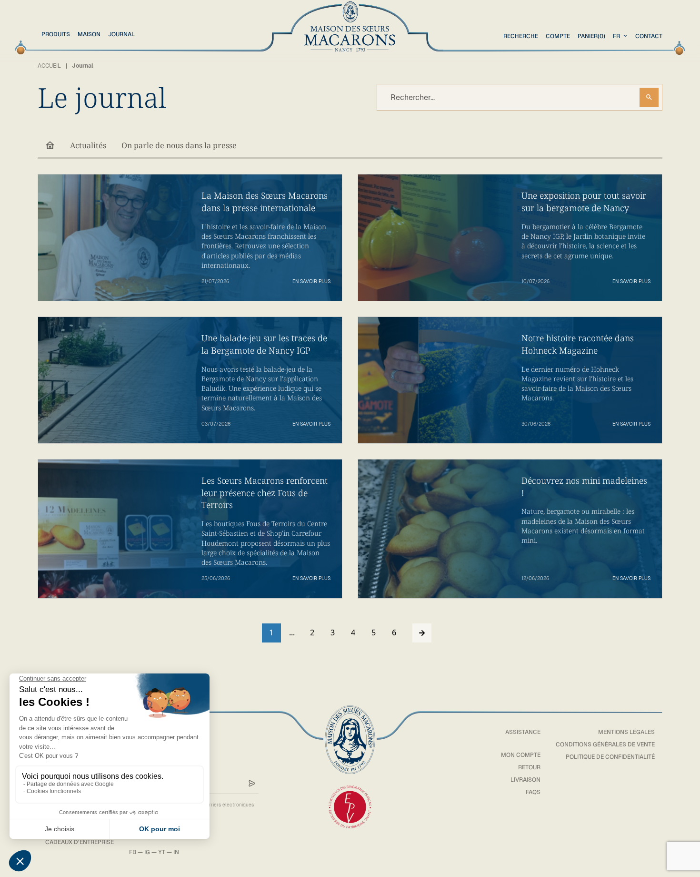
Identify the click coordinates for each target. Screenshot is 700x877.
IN (176, 852)
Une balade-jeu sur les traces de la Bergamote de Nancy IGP (264, 344)
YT (161, 852)
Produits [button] (55, 34)
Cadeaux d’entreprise (79, 842)
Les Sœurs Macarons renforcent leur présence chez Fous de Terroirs (264, 492)
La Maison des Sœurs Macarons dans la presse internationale (264, 202)
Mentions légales (626, 732)
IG (147, 852)
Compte (558, 36)
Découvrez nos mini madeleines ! (584, 487)
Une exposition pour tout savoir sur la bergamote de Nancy (583, 202)
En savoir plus (311, 281)
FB (132, 852)
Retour (529, 767)
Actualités (88, 145)
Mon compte (520, 755)
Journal (121, 34)
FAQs (533, 792)
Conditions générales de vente (605, 744)
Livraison (525, 779)
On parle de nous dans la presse (179, 145)
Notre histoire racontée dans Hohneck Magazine (577, 344)
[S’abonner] (252, 783)
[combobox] (621, 36)
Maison (89, 34)
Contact (648, 36)
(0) (591, 36)
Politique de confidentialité (610, 757)
